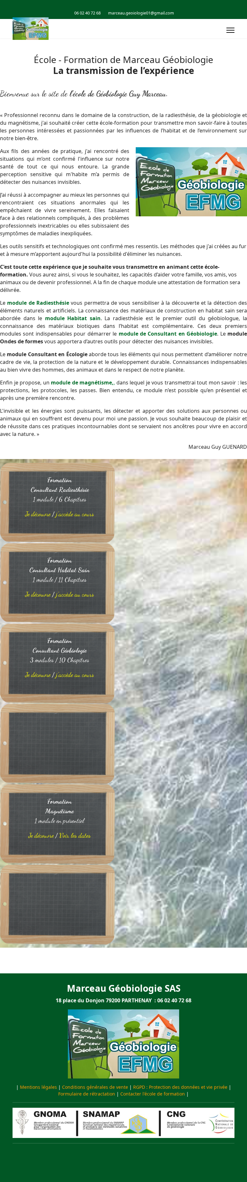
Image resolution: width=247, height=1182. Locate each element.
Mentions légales (38, 1087)
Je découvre (37, 514)
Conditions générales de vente (95, 1087)
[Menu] (230, 30)
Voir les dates (75, 835)
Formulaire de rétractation (86, 1094)
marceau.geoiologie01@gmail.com (141, 13)
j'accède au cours (75, 514)
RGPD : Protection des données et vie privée (180, 1087)
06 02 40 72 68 (87, 13)
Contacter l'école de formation (152, 1094)
